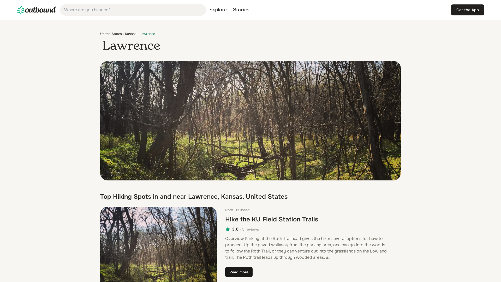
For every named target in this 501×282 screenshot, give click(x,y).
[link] (36, 10)
